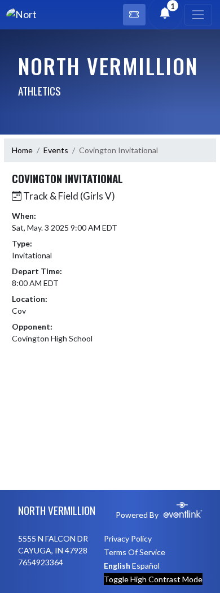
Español (146, 565)
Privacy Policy (128, 538)
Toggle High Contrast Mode (153, 579)
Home (22, 150)
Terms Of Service (134, 552)
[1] (164, 14)
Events (55, 150)
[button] (134, 14)
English (117, 565)
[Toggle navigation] (198, 14)
